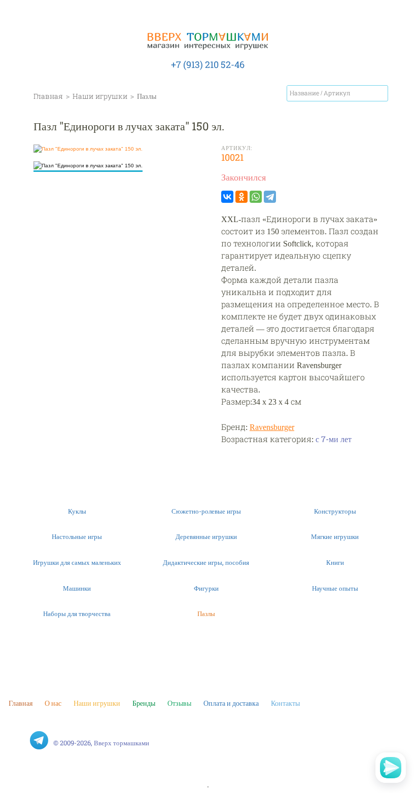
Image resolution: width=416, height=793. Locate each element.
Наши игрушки (97, 703)
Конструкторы (335, 511)
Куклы (77, 511)
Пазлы (206, 613)
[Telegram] (270, 197)
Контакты (285, 703)
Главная (20, 703)
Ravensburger (272, 426)
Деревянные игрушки (206, 536)
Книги (335, 562)
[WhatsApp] (256, 197)
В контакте (18, 740)
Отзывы (179, 703)
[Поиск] (380, 93)
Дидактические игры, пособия (206, 562)
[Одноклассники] (241, 197)
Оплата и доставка (231, 703)
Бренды (143, 703)
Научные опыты (335, 588)
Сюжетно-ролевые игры (206, 511)
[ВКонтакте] (227, 197)
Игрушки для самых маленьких (77, 562)
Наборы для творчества (77, 613)
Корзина (401, 95)
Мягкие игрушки (335, 536)
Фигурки (206, 588)
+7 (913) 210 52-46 (208, 64)
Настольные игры (77, 536)
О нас (53, 703)
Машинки (77, 588)
